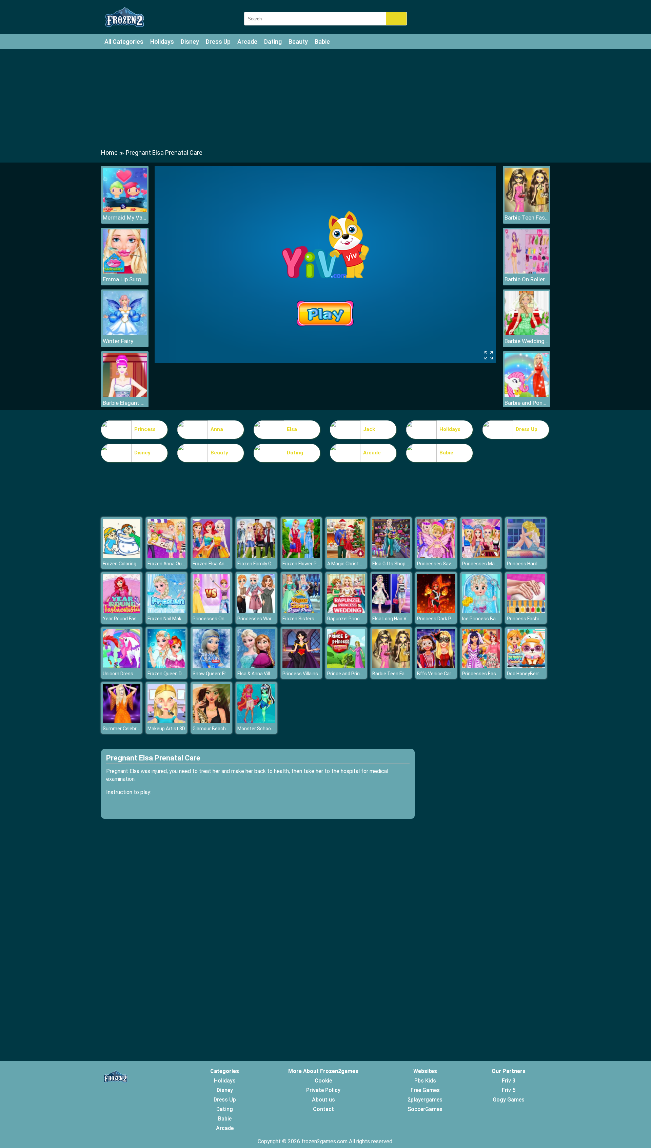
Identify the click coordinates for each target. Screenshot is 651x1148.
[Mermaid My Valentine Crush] (125, 210)
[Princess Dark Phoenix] (436, 611)
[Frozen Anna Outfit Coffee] (166, 556)
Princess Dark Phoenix (441, 618)
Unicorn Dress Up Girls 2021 (132, 673)
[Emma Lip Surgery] (125, 271)
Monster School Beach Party (268, 728)
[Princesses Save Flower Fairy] (436, 556)
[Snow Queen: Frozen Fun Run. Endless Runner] (212, 666)
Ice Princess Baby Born (487, 618)
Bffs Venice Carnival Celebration (452, 673)
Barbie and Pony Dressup (527, 402)
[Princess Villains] (301, 666)
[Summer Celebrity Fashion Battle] (122, 721)
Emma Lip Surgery (125, 279)
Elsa (292, 429)
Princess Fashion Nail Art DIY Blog (543, 618)
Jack (369, 429)
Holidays (162, 41)
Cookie (323, 1080)
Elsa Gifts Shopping (393, 563)
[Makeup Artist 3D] (166, 721)
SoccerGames (425, 1109)
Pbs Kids (425, 1080)
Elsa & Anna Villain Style (263, 673)
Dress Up (218, 41)
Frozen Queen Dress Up (172, 673)
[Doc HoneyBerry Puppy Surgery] (526, 666)
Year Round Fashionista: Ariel (134, 618)
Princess (145, 429)
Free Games (425, 1090)
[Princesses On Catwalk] (212, 611)
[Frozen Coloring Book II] (122, 556)
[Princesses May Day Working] (481, 556)
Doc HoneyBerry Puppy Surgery (540, 673)
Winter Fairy (118, 341)
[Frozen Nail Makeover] (166, 611)
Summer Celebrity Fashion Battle (139, 728)
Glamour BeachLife (213, 728)
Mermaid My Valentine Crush (125, 217)
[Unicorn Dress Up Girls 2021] (122, 666)
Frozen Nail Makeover (170, 618)
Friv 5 (508, 1090)
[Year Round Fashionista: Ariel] (122, 611)
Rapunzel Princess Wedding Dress (364, 618)
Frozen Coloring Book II (127, 563)
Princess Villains (300, 673)
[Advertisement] (325, 98)
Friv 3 (508, 1080)
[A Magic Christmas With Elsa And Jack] (346, 556)
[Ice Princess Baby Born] (481, 611)
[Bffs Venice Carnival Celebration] (436, 666)
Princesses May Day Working (493, 563)
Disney (190, 41)
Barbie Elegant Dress (125, 402)
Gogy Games (509, 1099)
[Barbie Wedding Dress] (527, 333)
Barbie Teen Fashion (527, 217)
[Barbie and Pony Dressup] (527, 395)
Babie (322, 41)
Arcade (247, 41)
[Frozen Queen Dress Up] (166, 666)
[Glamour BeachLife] (212, 721)
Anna (217, 429)
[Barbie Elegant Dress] (125, 395)
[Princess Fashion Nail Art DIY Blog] (526, 611)
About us (323, 1099)
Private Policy (323, 1090)
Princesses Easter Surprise (492, 673)
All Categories (123, 41)
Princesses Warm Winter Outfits (272, 618)
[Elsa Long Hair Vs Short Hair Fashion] (391, 611)
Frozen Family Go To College (267, 563)
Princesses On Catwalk (218, 618)
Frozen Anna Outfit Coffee (176, 563)
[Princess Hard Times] (526, 556)
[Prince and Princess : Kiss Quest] (346, 666)
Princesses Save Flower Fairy (448, 563)
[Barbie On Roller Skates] (527, 271)
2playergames (425, 1099)
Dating (273, 41)
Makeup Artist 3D (166, 728)
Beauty (298, 41)
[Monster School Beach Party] (256, 721)
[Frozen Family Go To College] (256, 556)
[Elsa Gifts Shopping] (391, 556)
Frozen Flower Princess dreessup (318, 563)
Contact (323, 1109)
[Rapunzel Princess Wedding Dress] (346, 611)
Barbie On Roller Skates (527, 279)
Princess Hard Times (530, 563)
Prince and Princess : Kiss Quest (362, 673)
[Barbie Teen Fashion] (527, 210)
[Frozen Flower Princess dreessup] (301, 556)
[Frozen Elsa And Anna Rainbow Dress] (212, 556)
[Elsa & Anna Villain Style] (256, 666)
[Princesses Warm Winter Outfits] (256, 611)
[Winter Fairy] (125, 333)
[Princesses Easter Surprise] (481, 666)
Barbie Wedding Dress (527, 341)
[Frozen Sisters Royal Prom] (301, 611)
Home (109, 152)
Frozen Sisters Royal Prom (311, 618)
